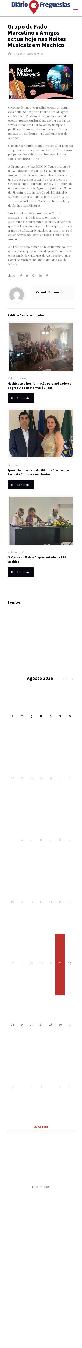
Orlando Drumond (49, 292)
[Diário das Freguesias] (41, 7)
